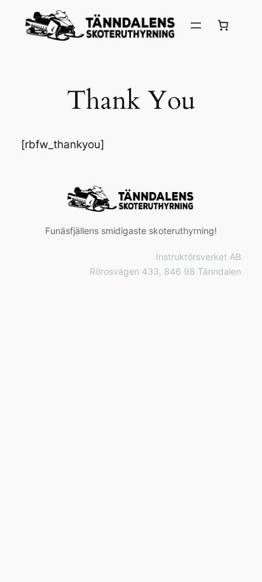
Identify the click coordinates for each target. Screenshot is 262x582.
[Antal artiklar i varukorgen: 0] (223, 25)
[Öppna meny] (195, 25)
